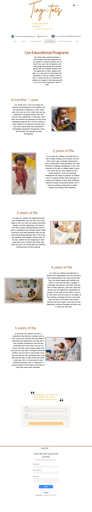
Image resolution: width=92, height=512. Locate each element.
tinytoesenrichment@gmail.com (25, 36)
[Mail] (12, 36)
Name (26, 407)
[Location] (53, 36)
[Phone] (38, 36)
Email (26, 414)
